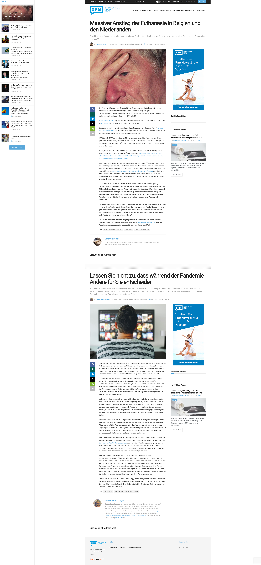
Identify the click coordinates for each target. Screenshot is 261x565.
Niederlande (145, 229)
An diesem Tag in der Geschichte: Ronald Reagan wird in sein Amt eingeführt (21, 87)
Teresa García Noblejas (103, 299)
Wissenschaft (190, 10)
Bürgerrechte (108, 491)
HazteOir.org (154, 511)
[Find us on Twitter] (183, 547)
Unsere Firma (93, 1)
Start (135, 10)
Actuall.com (119, 518)
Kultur (162, 10)
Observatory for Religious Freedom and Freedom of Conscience (125, 515)
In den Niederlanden (106, 121)
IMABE (137, 229)
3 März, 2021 (114, 44)
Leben (149, 10)
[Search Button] (182, 2)
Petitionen (201, 10)
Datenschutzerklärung (134, 547)
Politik (168, 10)
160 (152, 299)
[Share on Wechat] (92, 128)
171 (146, 44)
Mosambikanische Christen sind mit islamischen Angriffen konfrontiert (21, 38)
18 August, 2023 (192, 140)
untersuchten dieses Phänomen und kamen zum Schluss (132, 171)
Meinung (143, 10)
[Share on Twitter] (92, 123)
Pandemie (128, 491)
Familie (155, 10)
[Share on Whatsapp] (92, 114)
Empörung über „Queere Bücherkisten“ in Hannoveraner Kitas (20, 136)
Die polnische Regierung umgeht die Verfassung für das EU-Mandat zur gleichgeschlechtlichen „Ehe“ (22, 98)
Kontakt (100, 1)
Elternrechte (119, 491)
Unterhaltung (178, 10)
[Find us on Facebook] (179, 547)
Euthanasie (128, 229)
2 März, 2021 (118, 299)
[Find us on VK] (187, 547)
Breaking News (125, 44)
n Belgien (105, 123)
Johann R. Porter (101, 44)
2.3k (201, 140)
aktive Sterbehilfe (109, 229)
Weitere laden (17, 147)
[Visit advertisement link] (188, 79)
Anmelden (176, 1)
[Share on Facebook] (92, 109)
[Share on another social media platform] (92, 133)
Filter (29, 2)
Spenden (202, 1)
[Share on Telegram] (92, 119)
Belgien (119, 229)
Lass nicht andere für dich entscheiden (113, 443)
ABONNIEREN (121, 1)
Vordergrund (138, 44)
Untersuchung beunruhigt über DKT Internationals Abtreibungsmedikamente (186, 136)
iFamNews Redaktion (179, 140)
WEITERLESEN (178, 174)
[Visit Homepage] (104, 10)
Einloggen (167, 1)
